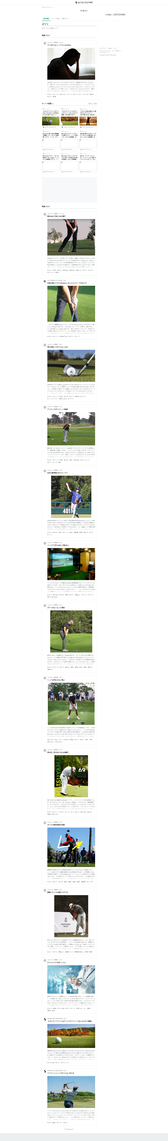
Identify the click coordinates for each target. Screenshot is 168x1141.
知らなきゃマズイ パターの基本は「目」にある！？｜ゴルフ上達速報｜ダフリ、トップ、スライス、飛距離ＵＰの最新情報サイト (51, 157)
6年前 (65, 1070)
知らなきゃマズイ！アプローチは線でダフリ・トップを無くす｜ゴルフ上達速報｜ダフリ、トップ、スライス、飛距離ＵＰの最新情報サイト (69, 135)
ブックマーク (46, 109)
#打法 (54, 270)
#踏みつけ (79, 270)
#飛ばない (78, 594)
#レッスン (83, 1008)
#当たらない (63, 94)
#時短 (54, 1008)
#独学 (88, 1008)
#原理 (76, 667)
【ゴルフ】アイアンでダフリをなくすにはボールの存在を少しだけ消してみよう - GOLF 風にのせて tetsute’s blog (51, 113)
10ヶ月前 (61, 213)
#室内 (66, 594)
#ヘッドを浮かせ (64, 739)
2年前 (60, 406)
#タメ (88, 881)
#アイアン (71, 398)
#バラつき (86, 94)
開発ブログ (118, 50)
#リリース (83, 396)
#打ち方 (59, 270)
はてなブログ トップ (48, 7)
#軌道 (71, 739)
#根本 (78, 881)
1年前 (64, 280)
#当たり (82, 739)
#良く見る (83, 812)
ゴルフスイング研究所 (52, 42)
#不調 (77, 1008)
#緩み (72, 667)
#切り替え (76, 460)
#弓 (92, 881)
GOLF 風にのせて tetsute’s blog (54, 1018)
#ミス (72, 812)
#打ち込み (54, 597)
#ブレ (80, 94)
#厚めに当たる (63, 398)
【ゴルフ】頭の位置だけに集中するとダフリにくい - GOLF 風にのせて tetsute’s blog (88, 113)
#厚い (87, 739)
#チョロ (75, 94)
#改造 (69, 881)
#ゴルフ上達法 (51, 1122)
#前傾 (57, 272)
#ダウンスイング (85, 460)
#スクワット (50, 272)
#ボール (77, 812)
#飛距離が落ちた (79, 952)
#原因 (49, 814)
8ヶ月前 (61, 42)
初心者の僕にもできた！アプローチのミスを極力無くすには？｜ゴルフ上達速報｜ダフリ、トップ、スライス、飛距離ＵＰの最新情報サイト (88, 135)
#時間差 (83, 881)
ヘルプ (113, 50)
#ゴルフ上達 (50, 1062)
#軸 (59, 462)
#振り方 (85, 532)
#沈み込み (65, 270)
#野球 (80, 532)
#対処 (54, 96)
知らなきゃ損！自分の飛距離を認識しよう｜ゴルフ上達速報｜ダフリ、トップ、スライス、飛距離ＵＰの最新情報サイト (51, 135)
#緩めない (50, 669)
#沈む (71, 460)
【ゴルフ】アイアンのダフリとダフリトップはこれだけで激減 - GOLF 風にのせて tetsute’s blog (69, 113)
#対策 (90, 952)
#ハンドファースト (52, 398)
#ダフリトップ (65, 1062)
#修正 (65, 881)
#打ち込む (56, 594)
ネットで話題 (55, 18)
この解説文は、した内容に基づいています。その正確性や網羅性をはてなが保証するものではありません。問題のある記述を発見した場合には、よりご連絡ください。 (50, 28)
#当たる (89, 812)
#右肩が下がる (64, 336)
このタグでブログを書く (119, 14)
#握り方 (90, 667)
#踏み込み (72, 270)
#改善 (74, 881)
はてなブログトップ (104, 52)
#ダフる (90, 270)
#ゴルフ (49, 94)
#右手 (60, 532)
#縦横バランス (69, 952)
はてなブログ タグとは (105, 50)
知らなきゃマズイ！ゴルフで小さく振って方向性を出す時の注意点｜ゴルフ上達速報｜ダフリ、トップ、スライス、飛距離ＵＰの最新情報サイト (69, 157)
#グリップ (77, 336)
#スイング (56, 94)
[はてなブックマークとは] (52, 103)
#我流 (49, 1010)
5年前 (65, 1018)
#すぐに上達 (60, 1008)
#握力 (85, 667)
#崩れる (92, 94)
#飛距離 (76, 532)
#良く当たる (58, 741)
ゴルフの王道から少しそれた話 (54, 280)
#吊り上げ (50, 739)
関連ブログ (65, 18)
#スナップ (65, 532)
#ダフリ (49, 96)
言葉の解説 (46, 18)
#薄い (91, 739)
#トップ (70, 94)
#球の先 (77, 396)
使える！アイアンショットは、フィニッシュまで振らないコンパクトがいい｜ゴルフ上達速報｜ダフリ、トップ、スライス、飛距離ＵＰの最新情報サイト (88, 157)
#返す (71, 532)
